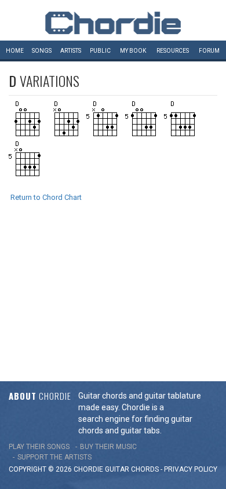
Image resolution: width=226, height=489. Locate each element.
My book (133, 51)
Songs (42, 51)
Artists (70, 51)
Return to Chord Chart (46, 197)
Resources (172, 51)
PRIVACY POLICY (190, 469)
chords (145, 469)
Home (15, 51)
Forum (209, 51)
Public (100, 51)
